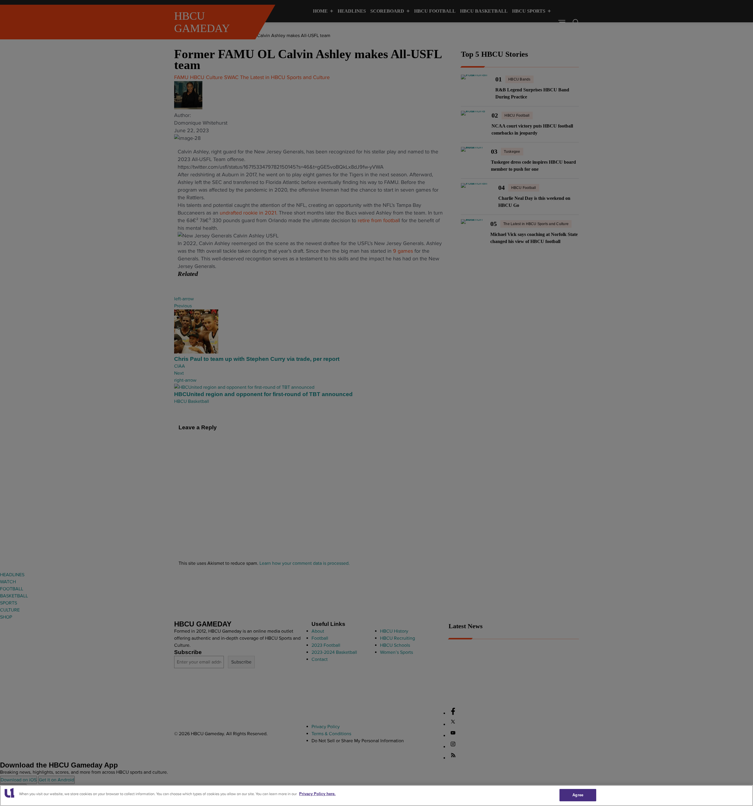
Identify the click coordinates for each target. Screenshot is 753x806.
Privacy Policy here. (317, 794)
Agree (577, 795)
